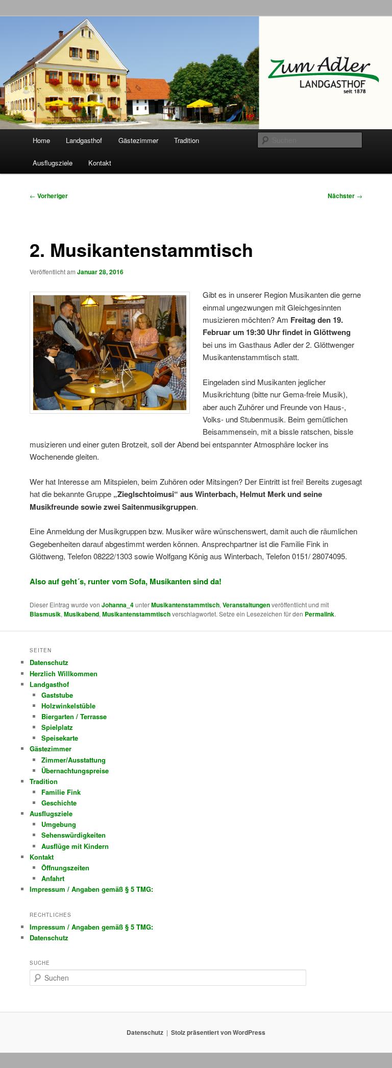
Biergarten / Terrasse (74, 716)
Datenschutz (49, 662)
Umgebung (58, 824)
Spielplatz (57, 727)
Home (41, 140)
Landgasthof (84, 140)
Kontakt (99, 163)
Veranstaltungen (246, 604)
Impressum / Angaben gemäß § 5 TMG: (91, 889)
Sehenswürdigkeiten (73, 835)
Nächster (345, 195)
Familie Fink (61, 792)
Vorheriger (49, 195)
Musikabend (81, 614)
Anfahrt (52, 878)
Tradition (186, 140)
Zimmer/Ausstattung (73, 760)
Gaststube (57, 695)
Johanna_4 (118, 604)
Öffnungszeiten (65, 867)
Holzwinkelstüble (68, 705)
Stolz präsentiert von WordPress (218, 1032)
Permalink (319, 614)
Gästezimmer (138, 140)
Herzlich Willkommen (63, 673)
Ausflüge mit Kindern (75, 846)
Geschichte (59, 803)
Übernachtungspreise (75, 770)
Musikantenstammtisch (185, 604)
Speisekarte (59, 738)
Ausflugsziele (52, 163)
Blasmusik (45, 614)
